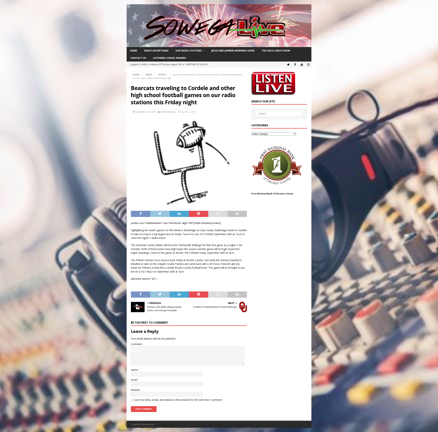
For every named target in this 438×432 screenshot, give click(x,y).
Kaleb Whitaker (168, 111)
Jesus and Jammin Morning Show (233, 50)
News (148, 74)
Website (135, 389)
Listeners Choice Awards (169, 57)
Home (133, 50)
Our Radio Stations (188, 50)
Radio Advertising (156, 50)
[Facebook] (295, 65)
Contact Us (138, 57)
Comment (136, 344)
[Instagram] (308, 65)
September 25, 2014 (145, 111)
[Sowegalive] (219, 45)
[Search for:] (279, 114)
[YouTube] (302, 65)
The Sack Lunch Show (276, 50)
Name (134, 369)
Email (134, 379)
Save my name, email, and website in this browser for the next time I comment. (178, 399)
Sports (185, 111)
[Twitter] (288, 65)
